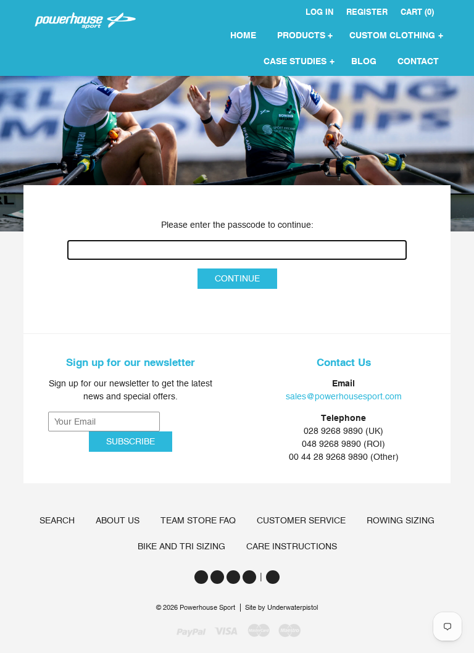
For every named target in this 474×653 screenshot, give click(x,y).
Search (57, 520)
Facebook (217, 577)
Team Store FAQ (198, 520)
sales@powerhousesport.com (344, 396)
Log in (319, 12)
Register (367, 12)
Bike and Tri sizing (181, 546)
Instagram (233, 577)
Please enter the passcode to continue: (237, 225)
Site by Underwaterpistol (281, 608)
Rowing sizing (400, 520)
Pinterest (249, 577)
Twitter (201, 577)
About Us (117, 520)
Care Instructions (291, 546)
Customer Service (301, 520)
